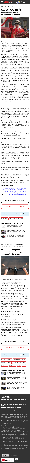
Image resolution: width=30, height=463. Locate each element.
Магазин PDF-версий (15, 402)
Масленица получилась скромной (15, 194)
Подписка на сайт (7, 408)
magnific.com (4, 276)
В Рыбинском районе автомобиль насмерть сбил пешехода (15, 388)
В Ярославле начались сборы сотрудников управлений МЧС (14, 226)
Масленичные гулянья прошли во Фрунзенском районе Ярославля (14, 188)
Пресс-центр (22, 399)
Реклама (4, 402)
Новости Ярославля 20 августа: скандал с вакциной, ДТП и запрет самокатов (17, 383)
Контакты (18, 408)
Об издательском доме (9, 399)
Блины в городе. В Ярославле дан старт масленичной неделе (14, 192)
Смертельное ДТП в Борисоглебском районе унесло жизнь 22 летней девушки (17, 373)
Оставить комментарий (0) (15, 206)
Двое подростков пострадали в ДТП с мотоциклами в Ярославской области (16, 378)
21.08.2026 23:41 (5, 244)
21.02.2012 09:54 (5, 6)
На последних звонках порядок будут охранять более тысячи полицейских (16, 231)
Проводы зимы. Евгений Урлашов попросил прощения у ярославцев (15, 236)
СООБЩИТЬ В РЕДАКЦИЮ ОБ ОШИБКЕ (12, 410)
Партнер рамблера (14, 455)
